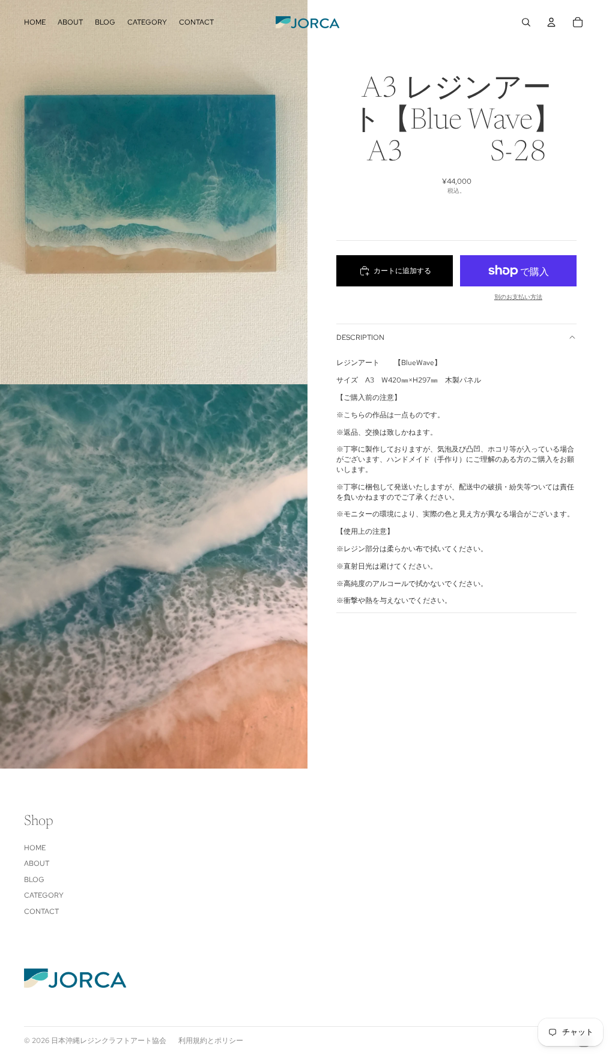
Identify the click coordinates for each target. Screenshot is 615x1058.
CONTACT (41, 911)
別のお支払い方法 (518, 297)
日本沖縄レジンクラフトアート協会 (108, 1040)
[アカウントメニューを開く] (551, 22)
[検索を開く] (526, 22)
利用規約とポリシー (210, 1040)
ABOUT (36, 863)
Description (360, 337)
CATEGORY (44, 895)
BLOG (34, 879)
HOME (35, 848)
